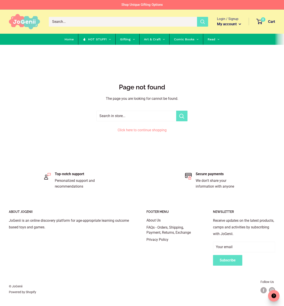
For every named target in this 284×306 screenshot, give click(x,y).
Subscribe (228, 260)
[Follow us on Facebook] (263, 290)
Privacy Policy (157, 239)
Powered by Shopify (22, 292)
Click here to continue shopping (142, 130)
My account (227, 24)
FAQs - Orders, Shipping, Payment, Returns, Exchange (168, 229)
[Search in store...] (181, 116)
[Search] (202, 22)
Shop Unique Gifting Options (142, 5)
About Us (153, 220)
